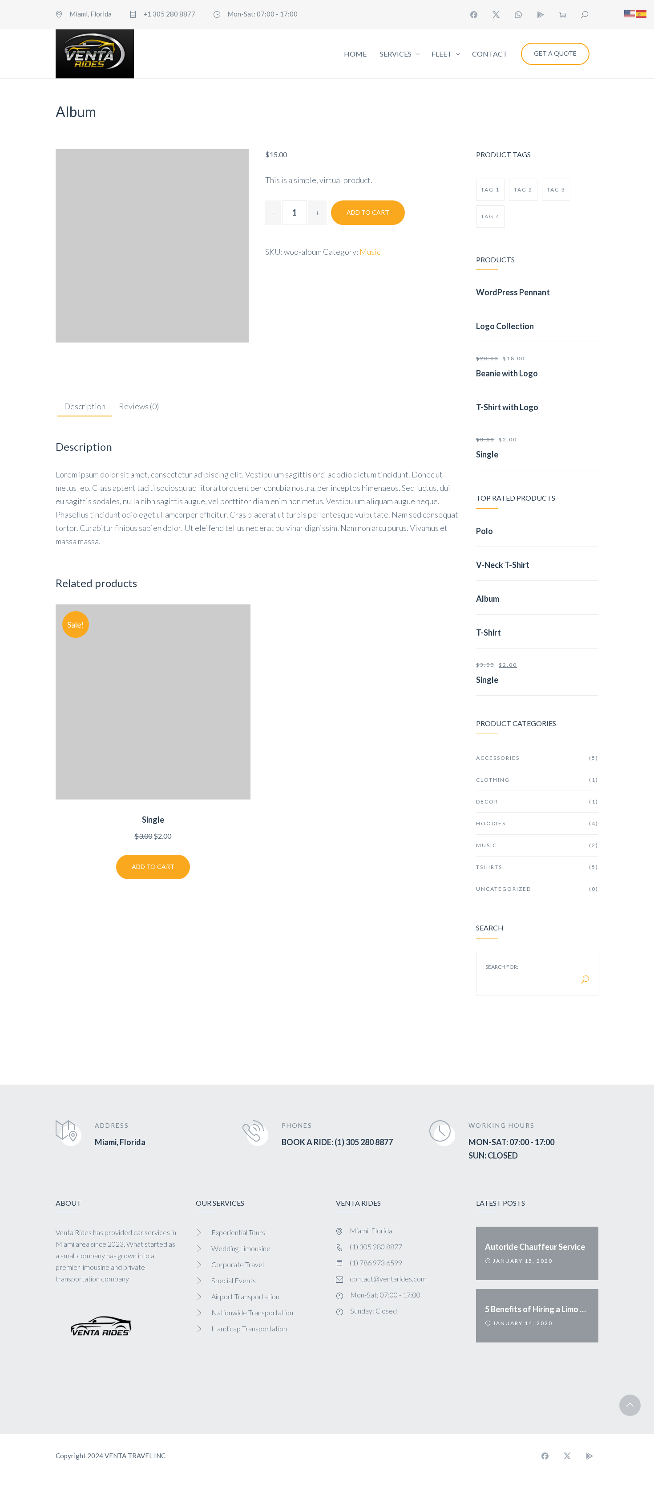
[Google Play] (540, 15)
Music (369, 252)
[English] (630, 13)
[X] (496, 15)
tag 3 (556, 189)
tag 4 (490, 216)
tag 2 (523, 189)
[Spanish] (641, 13)
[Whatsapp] (518, 15)
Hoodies (537, 823)
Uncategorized (537, 888)
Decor (537, 801)
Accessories (537, 758)
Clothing (537, 779)
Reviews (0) (139, 406)
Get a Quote (555, 53)
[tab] (84, 407)
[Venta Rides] (95, 53)
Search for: (501, 967)
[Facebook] (474, 15)
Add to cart (368, 212)
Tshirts (537, 867)
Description (84, 406)
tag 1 (490, 189)
